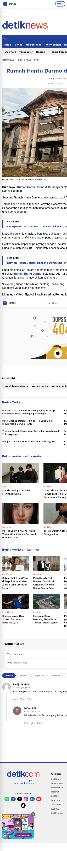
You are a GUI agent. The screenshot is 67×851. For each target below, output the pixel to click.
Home (7, 44)
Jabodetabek (33, 44)
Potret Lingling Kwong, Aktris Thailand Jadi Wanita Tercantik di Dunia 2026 (19, 534)
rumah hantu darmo (16, 386)
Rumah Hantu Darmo (30, 187)
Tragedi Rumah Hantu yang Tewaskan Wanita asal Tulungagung (30, 432)
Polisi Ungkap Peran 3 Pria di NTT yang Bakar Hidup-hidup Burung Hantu (27, 422)
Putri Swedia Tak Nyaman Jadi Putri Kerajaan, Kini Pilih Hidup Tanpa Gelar (43, 583)
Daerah (41, 51)
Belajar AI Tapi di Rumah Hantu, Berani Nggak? (28, 441)
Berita (18, 44)
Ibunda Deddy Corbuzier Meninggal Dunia (16, 492)
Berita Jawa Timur (28, 59)
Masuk (60, 4)
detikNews (8, 59)
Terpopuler (26, 51)
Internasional (53, 44)
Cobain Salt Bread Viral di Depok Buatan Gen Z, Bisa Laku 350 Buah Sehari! (15, 583)
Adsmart (10, 51)
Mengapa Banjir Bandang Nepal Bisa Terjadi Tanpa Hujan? (45, 619)
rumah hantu (40, 386)
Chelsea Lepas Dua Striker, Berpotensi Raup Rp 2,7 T (13, 619)
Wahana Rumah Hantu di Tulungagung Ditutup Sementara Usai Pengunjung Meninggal (28, 412)
